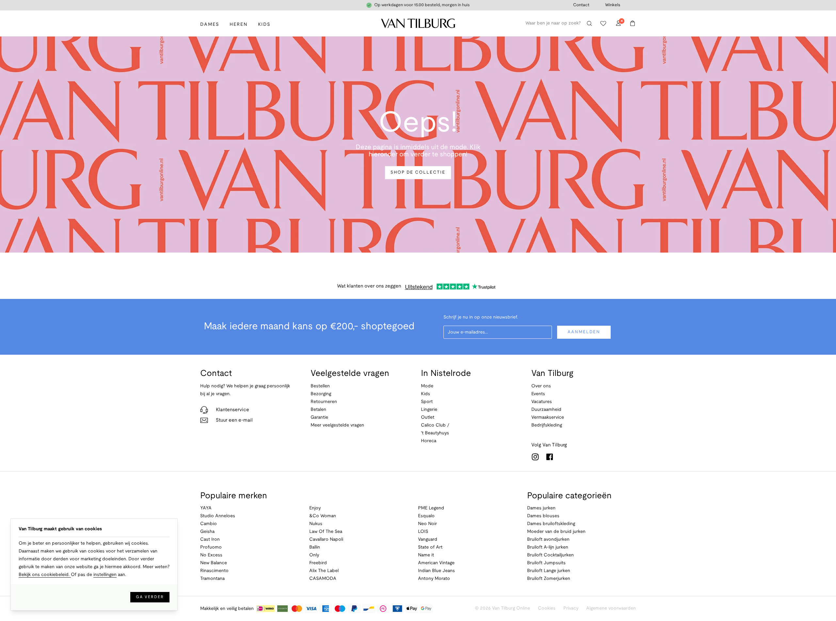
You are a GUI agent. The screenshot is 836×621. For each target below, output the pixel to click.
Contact (581, 5)
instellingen (105, 575)
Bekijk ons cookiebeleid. (45, 575)
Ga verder (150, 597)
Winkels (612, 5)
